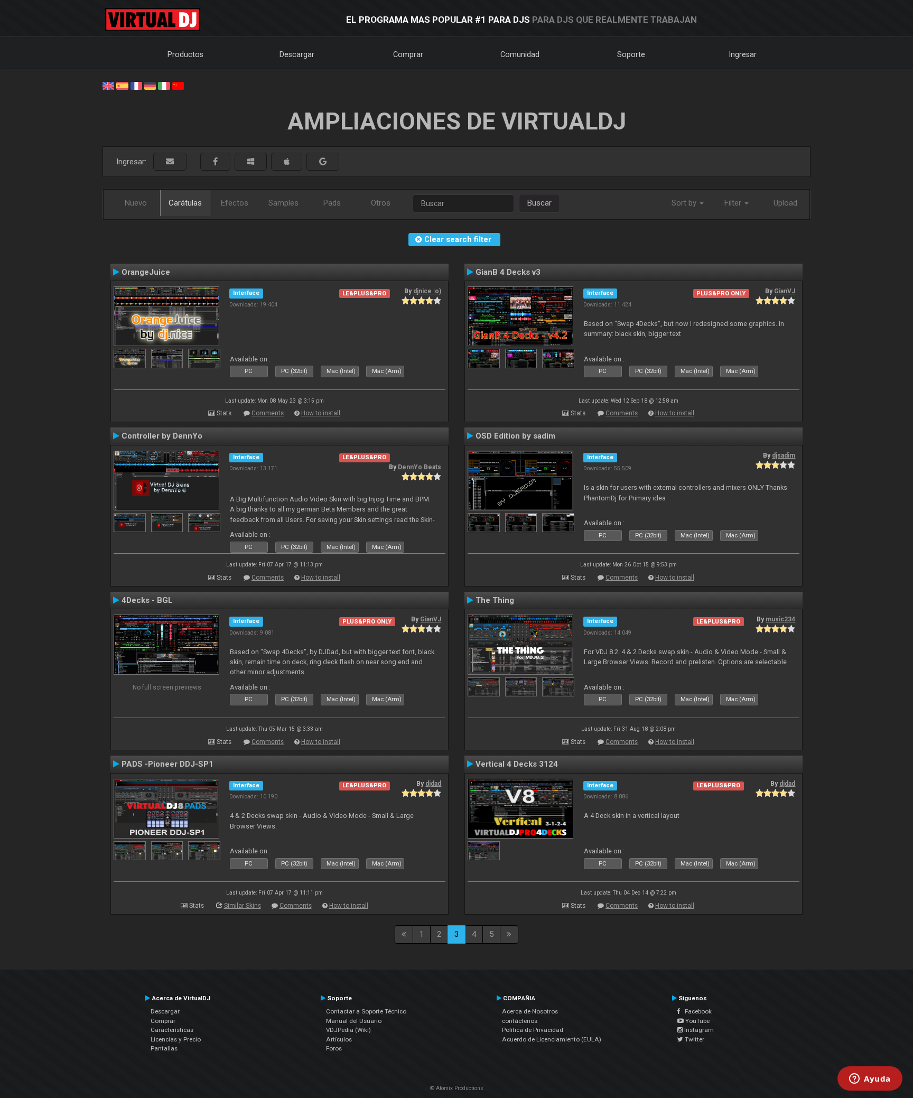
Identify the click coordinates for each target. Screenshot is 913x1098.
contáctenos (519, 1021)
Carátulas (185, 203)
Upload (785, 203)
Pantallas (164, 1048)
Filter (733, 203)
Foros (334, 1048)
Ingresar (743, 54)
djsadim (783, 455)
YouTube (697, 1021)
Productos (185, 54)
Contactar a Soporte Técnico (366, 1011)
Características (172, 1030)
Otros (380, 203)
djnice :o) (427, 291)
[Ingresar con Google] (322, 162)
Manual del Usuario (353, 1021)
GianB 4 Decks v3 (508, 272)
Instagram (698, 1030)
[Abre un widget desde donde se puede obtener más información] (869, 1079)
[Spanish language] (122, 85)
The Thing (495, 600)
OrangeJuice (146, 272)
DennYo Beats (419, 467)
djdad (433, 783)
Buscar (539, 203)
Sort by (685, 203)
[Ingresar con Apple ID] (286, 162)
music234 (780, 619)
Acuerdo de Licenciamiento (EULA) (551, 1039)
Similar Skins (242, 905)
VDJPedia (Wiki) (348, 1030)
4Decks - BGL (147, 600)
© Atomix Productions (456, 1088)
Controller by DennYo (162, 436)
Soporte (631, 54)
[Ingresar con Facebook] (215, 162)
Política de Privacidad (532, 1030)
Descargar (297, 54)
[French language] (136, 85)
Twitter (693, 1039)
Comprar (408, 54)
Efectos (234, 203)
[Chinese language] (178, 85)
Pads (332, 203)
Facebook (696, 1011)
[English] (108, 85)
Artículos (339, 1039)
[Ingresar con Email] (170, 162)
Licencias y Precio (176, 1039)
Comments (267, 413)
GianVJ (784, 291)
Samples (283, 203)
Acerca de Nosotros (530, 1011)
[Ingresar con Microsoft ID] (251, 162)
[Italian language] (164, 85)
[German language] (150, 85)
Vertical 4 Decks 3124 (517, 764)
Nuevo (136, 203)
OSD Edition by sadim (515, 436)
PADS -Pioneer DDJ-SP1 (167, 764)
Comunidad (519, 54)
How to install (320, 413)
